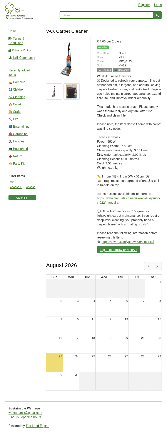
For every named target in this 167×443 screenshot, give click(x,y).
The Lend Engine (37, 425)
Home (12, 31)
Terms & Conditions (16, 40)
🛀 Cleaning (16, 97)
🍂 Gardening (18, 134)
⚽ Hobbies (16, 141)
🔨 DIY (13, 119)
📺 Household (18, 148)
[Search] (157, 15)
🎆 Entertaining (19, 126)
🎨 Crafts (14, 111)
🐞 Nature (15, 156)
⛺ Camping (16, 82)
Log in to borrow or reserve (118, 249)
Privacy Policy (21, 50)
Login (158, 4)
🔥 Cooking (16, 104)
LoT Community (23, 57)
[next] (157, 266)
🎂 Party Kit (16, 163)
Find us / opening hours (24, 417)
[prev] (148, 266)
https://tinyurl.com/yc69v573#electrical (128, 241)
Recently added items (19, 72)
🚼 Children (16, 89)
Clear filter (22, 197)
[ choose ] (15, 187)
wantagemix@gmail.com (25, 412)
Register (144, 4)
